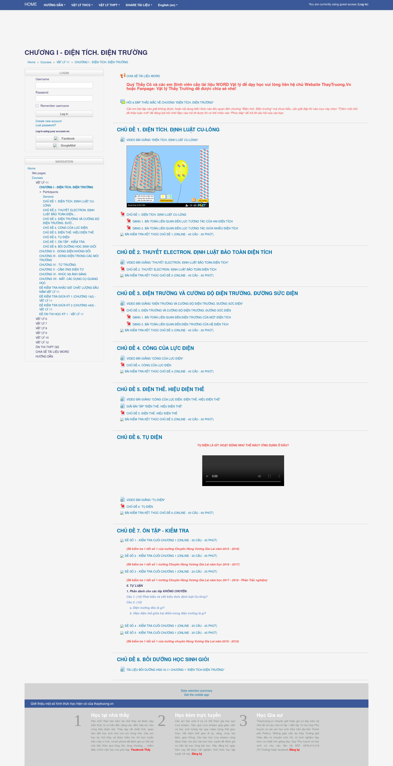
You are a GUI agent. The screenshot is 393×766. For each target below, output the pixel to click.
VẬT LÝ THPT (108, 5)
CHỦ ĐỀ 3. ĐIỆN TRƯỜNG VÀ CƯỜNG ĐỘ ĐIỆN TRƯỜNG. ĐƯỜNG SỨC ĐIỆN (207, 293)
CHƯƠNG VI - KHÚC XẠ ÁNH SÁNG (62, 274)
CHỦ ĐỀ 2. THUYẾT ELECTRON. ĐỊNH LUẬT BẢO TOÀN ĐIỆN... (68, 212)
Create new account (49, 121)
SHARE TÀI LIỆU (138, 5)
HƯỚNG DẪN (53, 5)
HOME (31, 4)
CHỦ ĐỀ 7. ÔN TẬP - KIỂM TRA (153, 530)
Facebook (68, 138)
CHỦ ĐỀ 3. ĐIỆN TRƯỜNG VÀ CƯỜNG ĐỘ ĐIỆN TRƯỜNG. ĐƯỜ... (71, 221)
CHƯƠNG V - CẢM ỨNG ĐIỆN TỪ (61, 269)
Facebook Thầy (140, 749)
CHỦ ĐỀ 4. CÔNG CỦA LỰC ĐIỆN (155, 347)
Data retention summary (196, 690)
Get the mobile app (196, 695)
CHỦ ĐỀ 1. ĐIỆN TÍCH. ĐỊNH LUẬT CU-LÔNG (168, 129)
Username (42, 79)
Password (42, 92)
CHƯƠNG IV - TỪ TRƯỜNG (57, 265)
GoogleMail (68, 145)
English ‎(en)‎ (166, 5)
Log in (362, 4)
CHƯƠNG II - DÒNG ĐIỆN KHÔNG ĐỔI (65, 251)
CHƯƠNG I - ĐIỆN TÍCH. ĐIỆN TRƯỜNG (66, 187)
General (48, 196)
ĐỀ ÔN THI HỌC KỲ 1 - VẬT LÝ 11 (61, 314)
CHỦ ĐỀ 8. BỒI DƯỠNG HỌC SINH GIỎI (163, 659)
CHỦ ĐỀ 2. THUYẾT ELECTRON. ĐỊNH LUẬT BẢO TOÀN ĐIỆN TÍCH (194, 251)
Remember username (54, 106)
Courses (37, 178)
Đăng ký (197, 754)
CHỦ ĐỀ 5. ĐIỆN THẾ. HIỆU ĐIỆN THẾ (160, 389)
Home (31, 168)
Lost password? (46, 125)
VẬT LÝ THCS (80, 5)
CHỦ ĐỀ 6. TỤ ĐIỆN (139, 436)
